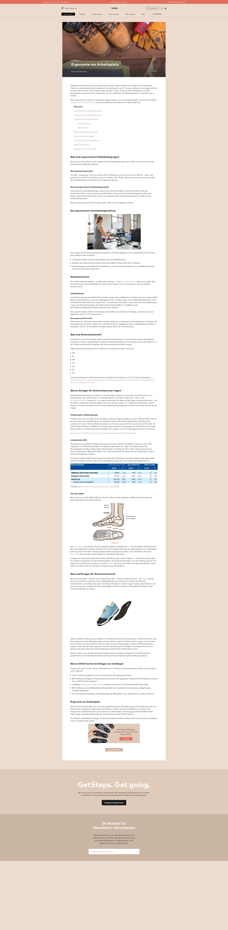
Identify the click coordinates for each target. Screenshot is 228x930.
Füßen (110, 563)
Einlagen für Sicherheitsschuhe (83, 102)
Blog (143, 14)
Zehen (144, 578)
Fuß (129, 546)
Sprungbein (78, 546)
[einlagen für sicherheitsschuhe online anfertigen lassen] (114, 733)
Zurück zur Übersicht (114, 750)
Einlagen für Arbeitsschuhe (92, 684)
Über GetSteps (130, 14)
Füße (127, 403)
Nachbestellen (153, 8)
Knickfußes (74, 554)
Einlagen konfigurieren (114, 802)
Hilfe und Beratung (71, 8)
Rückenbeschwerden (78, 400)
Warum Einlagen (114, 14)
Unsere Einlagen (97, 14)
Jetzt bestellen (68, 14)
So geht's (82, 14)
